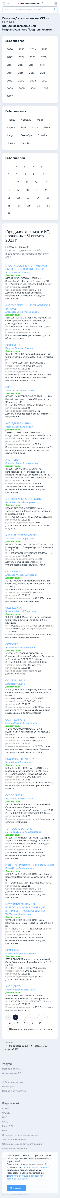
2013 (20, 72)
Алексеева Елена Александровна (22, 311)
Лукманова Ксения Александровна (23, 831)
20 (46, 190)
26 (9, 205)
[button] (56, 3)
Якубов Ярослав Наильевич (19, 798)
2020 (32, 57)
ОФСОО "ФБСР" (14, 795)
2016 (31, 65)
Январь (11, 119)
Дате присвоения (27, 18)
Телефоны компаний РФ (14, 1139)
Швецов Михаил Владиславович (22, 722)
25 (47, 197)
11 (8, 182)
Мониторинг (8, 1086)
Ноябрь (11, 143)
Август (11, 135)
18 (27, 190)
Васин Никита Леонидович (19, 762)
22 (18, 197)
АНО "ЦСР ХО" (13, 986)
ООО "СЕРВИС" (14, 571)
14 (36, 182)
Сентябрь (26, 135)
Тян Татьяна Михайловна (18, 914)
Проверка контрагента (14, 1090)
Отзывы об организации (14, 1148)
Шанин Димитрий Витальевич (20, 953)
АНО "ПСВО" (12, 459)
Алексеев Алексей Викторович (21, 574)
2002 (10, 96)
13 (27, 182)
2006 (10, 88)
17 (18, 190)
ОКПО (5, 1121)
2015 (42, 65)
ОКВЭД (6, 1112)
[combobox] (30, 9)
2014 (9, 72)
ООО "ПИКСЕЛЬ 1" (15, 680)
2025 (21, 49)
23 (28, 197)
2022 (10, 57)
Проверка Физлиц (11, 1068)
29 (38, 205)
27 (19, 205)
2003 (45, 88)
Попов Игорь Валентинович (19, 868)
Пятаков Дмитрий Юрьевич (19, 348)
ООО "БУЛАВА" (13, 607)
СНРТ (8, 387)
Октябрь (43, 135)
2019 (44, 57)
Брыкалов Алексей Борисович (20, 611)
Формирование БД (11, 1073)
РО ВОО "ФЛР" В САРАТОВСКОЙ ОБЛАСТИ (29, 865)
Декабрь (26, 143)
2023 (44, 49)
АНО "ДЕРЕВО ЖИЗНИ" (18, 423)
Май (23, 127)
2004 (33, 88)
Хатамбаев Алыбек (15, 683)
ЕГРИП (5, 1108)
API (3, 1077)
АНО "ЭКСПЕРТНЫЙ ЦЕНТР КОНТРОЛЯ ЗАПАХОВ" (27, 307)
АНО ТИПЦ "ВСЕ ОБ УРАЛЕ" (21, 535)
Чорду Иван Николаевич (17, 272)
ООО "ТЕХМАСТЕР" (16, 719)
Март (40, 119)
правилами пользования (36, 1167)
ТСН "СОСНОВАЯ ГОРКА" (19, 828)
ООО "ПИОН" (12, 345)
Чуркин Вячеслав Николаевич (20, 647)
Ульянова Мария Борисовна (19, 538)
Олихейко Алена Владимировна (21, 463)
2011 (42, 72)
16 (9, 190)
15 (46, 182)
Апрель (11, 127)
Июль (47, 127)
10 (43, 174)
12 (17, 182)
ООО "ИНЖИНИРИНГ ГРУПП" (21, 759)
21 (9, 197)
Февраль (26, 119)
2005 (22, 88)
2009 (21, 80)
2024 (33, 49)
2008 (33, 80)
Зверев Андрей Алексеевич (19, 426)
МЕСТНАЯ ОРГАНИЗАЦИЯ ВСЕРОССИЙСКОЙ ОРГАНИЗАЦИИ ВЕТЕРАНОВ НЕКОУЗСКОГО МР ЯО (25, 908)
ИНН (4, 1130)
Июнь (35, 127)
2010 (9, 80)
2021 (21, 57)
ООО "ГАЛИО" (13, 950)
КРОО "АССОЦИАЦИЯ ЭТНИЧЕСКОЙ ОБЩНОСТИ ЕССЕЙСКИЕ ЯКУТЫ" (26, 267)
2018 (9, 65)
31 (9, 213)
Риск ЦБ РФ (8, 1126)
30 (48, 205)
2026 (10, 49)
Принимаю (16, 1188)
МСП (4, 1117)
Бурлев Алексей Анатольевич (20, 989)
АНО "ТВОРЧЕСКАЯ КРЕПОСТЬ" (23, 499)
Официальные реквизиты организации (22, 1143)
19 (37, 190)
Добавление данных (12, 1082)
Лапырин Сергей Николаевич (20, 390)
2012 (31, 72)
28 (28, 205)
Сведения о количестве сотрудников (21, 1135)
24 (38, 197)
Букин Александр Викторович (20, 502)
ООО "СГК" (11, 644)
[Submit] (54, 9)
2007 (44, 80)
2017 (20, 65)
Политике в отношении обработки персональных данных (25, 1177)
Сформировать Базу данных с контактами (30, 1029)
